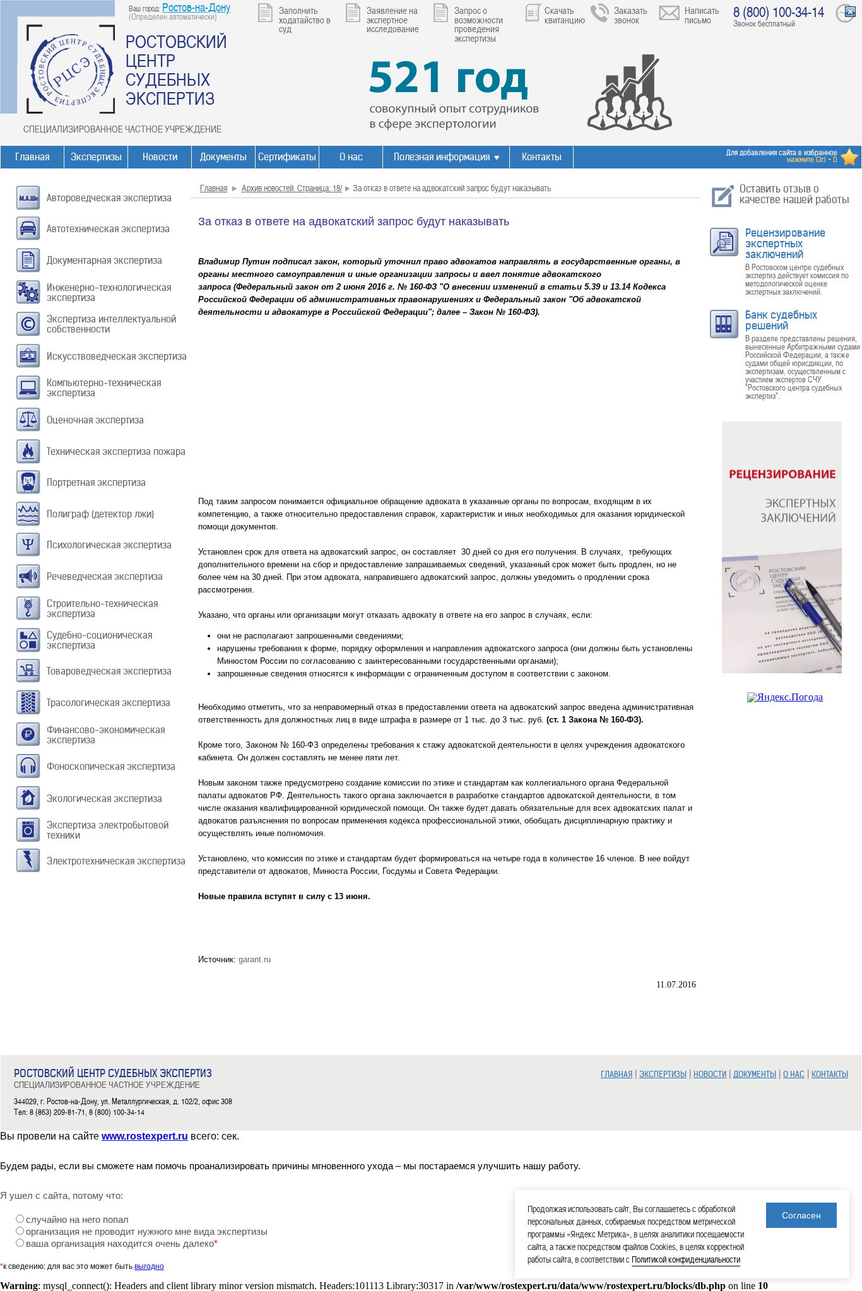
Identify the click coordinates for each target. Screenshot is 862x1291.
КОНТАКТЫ (830, 1074)
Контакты (542, 157)
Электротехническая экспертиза (116, 861)
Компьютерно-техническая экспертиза (104, 388)
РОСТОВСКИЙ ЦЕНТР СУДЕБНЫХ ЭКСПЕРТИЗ (176, 69)
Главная (32, 157)
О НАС (794, 1074)
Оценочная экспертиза (95, 420)
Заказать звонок (630, 15)
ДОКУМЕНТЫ (754, 1074)
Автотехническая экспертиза (108, 229)
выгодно (149, 1266)
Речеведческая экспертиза (105, 576)
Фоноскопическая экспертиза (111, 766)
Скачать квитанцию (565, 15)
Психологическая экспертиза (109, 545)
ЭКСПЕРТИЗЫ (663, 1074)
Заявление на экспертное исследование (393, 19)
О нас (351, 157)
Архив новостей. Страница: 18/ (292, 188)
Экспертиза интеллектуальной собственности (111, 324)
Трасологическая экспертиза (108, 703)
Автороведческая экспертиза (109, 198)
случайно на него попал (77, 1220)
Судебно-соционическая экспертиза (99, 640)
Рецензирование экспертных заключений (785, 243)
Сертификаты (287, 157)
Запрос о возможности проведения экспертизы (478, 24)
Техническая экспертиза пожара (116, 451)
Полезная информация (442, 157)
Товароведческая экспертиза (109, 671)
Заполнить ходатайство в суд (305, 19)
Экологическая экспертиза (104, 799)
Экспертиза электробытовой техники (107, 830)
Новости (160, 157)
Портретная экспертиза (96, 482)
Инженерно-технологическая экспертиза (109, 292)
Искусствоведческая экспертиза (117, 356)
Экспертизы (96, 157)
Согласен (801, 1215)
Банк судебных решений (781, 320)
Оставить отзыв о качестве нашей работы (794, 194)
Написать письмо (702, 15)
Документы (223, 157)
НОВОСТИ (710, 1074)
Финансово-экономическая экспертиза (106, 735)
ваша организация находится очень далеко (122, 1244)
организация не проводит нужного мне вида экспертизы (147, 1232)
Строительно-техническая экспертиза (102, 609)
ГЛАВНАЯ (616, 1074)
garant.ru (255, 959)
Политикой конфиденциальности (686, 1259)
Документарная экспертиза (104, 260)
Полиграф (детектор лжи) (100, 514)
